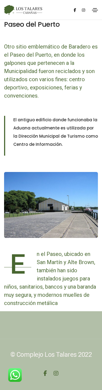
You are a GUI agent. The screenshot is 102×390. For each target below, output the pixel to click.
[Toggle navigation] (95, 10)
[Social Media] (75, 10)
